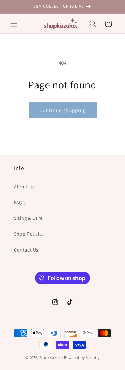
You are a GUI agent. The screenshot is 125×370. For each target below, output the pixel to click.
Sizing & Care (28, 218)
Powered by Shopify (82, 357)
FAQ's (20, 202)
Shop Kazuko (51, 357)
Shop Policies (29, 234)
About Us (24, 187)
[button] (14, 23)
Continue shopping (62, 110)
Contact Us (26, 250)
